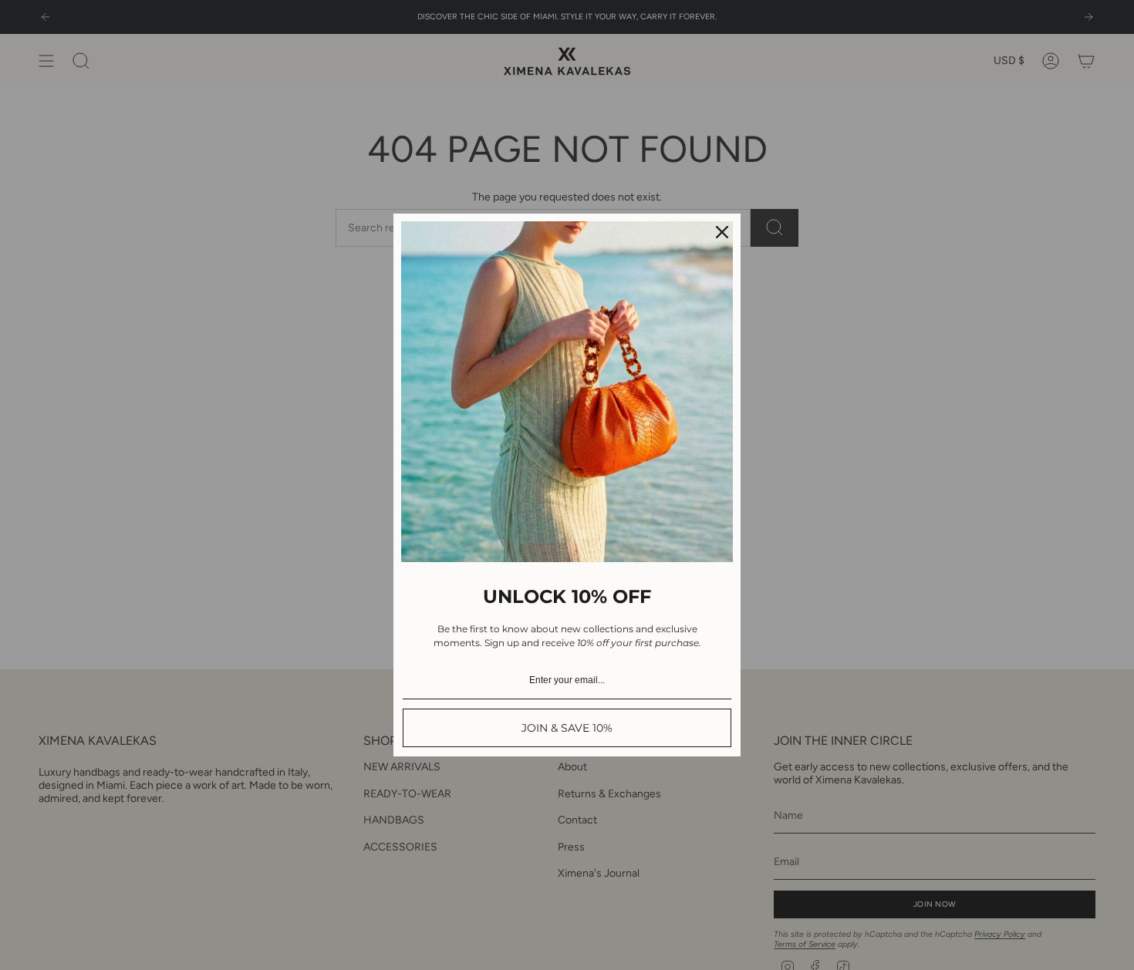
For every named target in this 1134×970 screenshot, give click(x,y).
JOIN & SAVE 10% (567, 728)
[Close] (722, 232)
